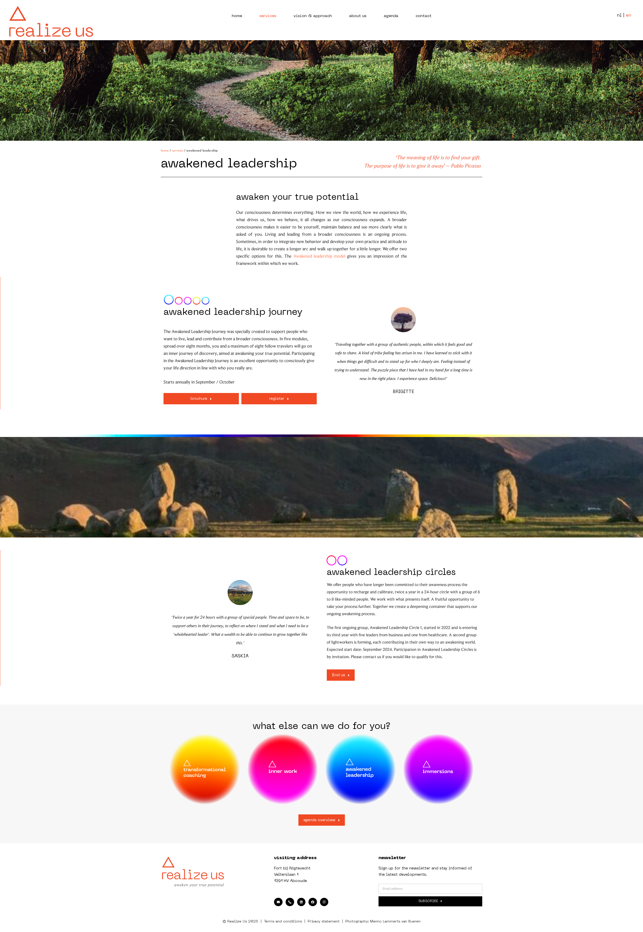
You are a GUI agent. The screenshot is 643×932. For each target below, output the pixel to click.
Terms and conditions (283, 921)
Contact (424, 16)
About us (357, 16)
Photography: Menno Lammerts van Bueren (382, 921)
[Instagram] (324, 902)
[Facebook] (312, 902)
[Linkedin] (301, 902)
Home (237, 16)
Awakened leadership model (319, 256)
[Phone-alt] (290, 902)
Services (267, 16)
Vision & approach (313, 16)
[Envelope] (278, 902)
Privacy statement (324, 921)
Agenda (391, 16)
